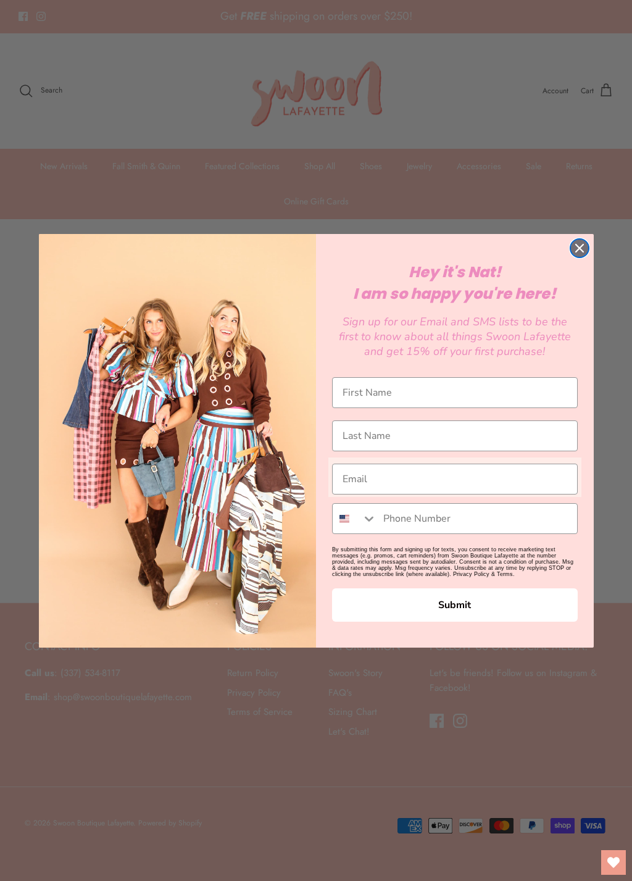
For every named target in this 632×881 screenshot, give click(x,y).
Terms (505, 574)
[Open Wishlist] (613, 862)
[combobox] (355, 518)
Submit (454, 605)
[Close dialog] (579, 248)
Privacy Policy (471, 574)
